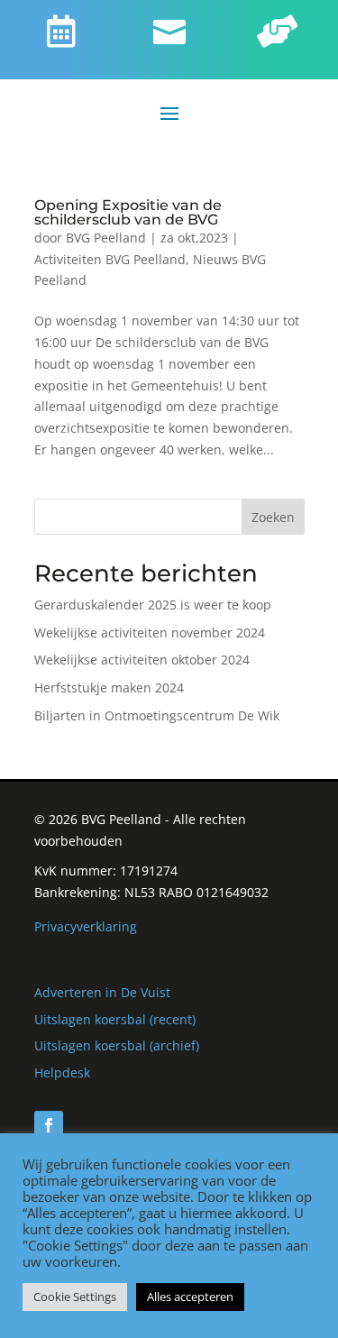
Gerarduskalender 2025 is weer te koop (152, 604)
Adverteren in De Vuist (102, 992)
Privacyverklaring (85, 926)
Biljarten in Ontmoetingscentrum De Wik (156, 715)
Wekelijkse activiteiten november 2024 (149, 632)
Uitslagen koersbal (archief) (116, 1045)
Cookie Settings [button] (74, 1296)
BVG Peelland (106, 237)
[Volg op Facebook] (48, 1125)
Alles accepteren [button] (190, 1296)
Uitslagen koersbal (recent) (115, 1019)
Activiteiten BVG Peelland (110, 259)
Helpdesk (62, 1072)
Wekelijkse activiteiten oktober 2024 (142, 659)
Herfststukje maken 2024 (109, 687)
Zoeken (273, 517)
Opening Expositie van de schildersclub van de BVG (128, 212)
